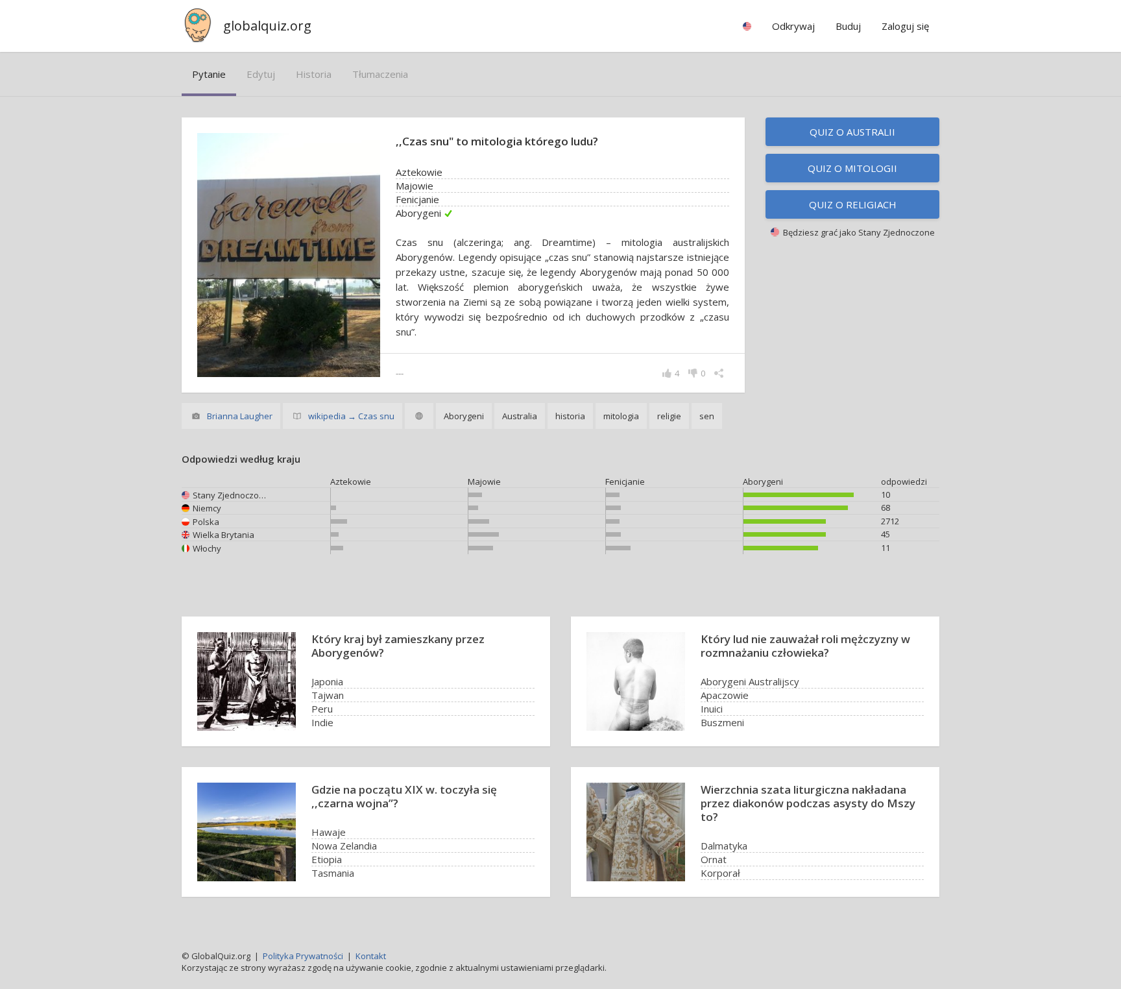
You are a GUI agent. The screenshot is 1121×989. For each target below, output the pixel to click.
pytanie (209, 73)
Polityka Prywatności (303, 956)
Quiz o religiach (853, 204)
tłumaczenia (380, 73)
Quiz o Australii (852, 131)
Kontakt (371, 956)
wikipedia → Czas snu (351, 416)
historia (313, 73)
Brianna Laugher (239, 416)
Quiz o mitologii (852, 168)
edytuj (261, 73)
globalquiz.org (267, 25)
